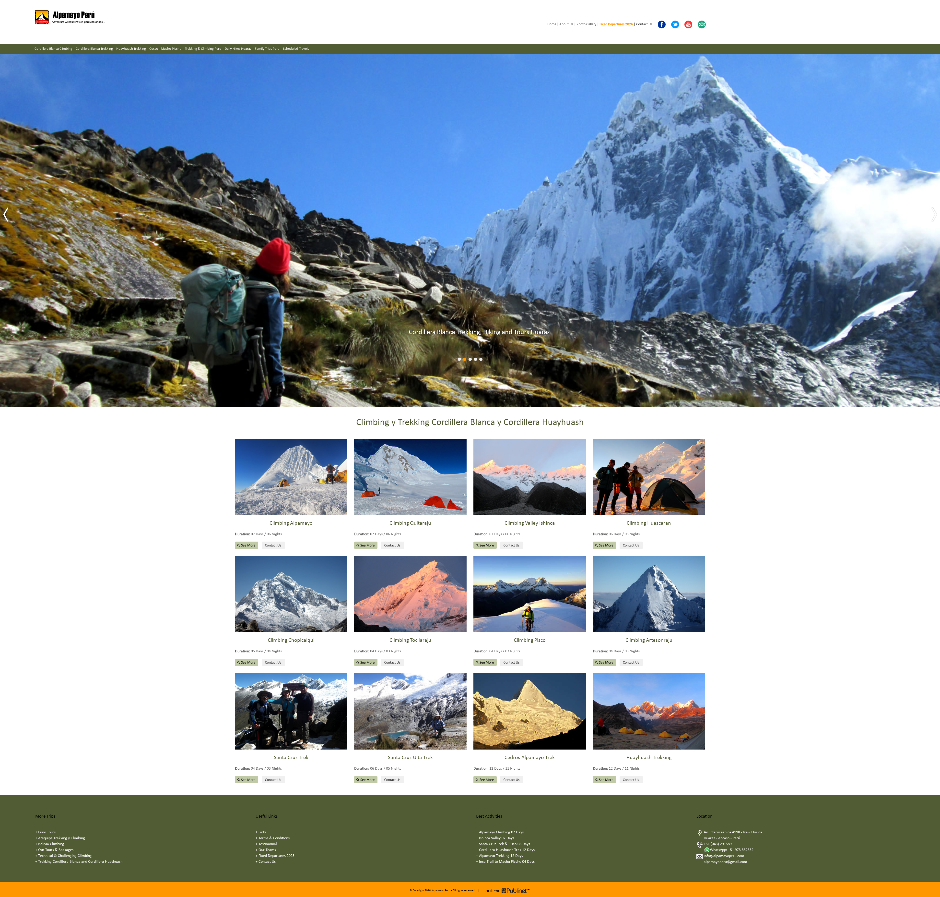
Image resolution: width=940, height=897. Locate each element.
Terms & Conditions (274, 838)
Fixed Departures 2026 (616, 24)
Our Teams (267, 850)
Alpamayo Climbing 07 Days (501, 832)
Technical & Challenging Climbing (65, 856)
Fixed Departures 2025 (276, 856)
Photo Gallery (586, 24)
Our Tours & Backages (55, 850)
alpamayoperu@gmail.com (725, 862)
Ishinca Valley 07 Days (496, 838)
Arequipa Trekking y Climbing (61, 838)
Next (934, 214)
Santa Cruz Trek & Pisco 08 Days (504, 844)
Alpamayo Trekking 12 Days (501, 856)
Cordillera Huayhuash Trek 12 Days (507, 850)
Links (262, 832)
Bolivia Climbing (51, 844)
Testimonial (267, 844)
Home (551, 24)
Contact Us (644, 24)
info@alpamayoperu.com (724, 856)
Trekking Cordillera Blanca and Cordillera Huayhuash (80, 862)
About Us (566, 24)
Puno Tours (47, 832)
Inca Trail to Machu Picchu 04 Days (507, 862)
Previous (6, 214)
